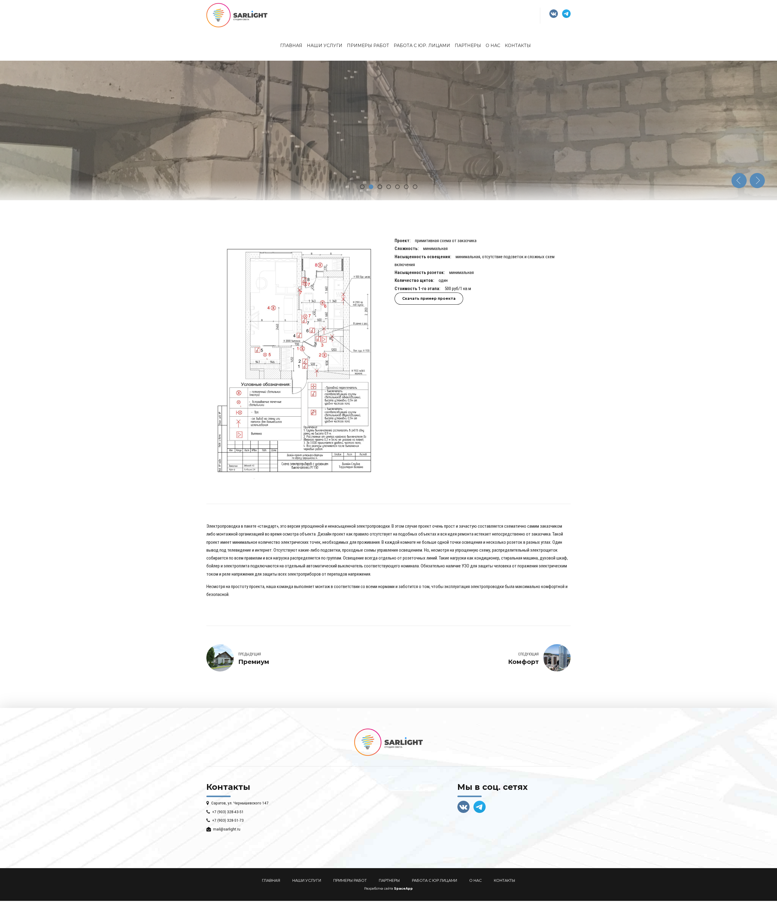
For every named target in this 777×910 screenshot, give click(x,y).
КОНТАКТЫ (504, 880)
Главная (291, 45)
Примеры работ (368, 45)
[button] (739, 180)
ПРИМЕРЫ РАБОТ (350, 880)
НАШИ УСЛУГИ (306, 880)
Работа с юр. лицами (422, 45)
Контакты (518, 45)
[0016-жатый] (294, 361)
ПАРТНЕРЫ (389, 880)
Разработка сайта (378, 889)
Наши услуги (324, 45)
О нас (493, 45)
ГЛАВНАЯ (271, 880)
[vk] (463, 807)
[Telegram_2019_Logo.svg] (479, 807)
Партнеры (468, 45)
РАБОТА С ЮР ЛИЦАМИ (434, 880)
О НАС (475, 880)
